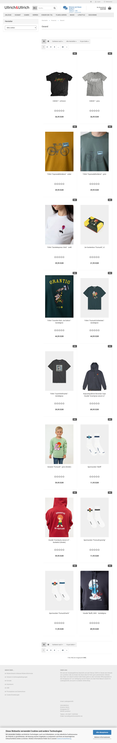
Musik (72, 15)
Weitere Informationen (102, 737)
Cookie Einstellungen (13, 695)
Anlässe (8, 15)
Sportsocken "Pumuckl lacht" (59, 613)
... (58, 47)
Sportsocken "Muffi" (94, 467)
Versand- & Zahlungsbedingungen (17, 677)
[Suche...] (54, 8)
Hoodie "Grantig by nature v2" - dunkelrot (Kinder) (59, 541)
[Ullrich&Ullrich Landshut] (17, 7)
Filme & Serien (61, 15)
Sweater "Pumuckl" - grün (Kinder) (59, 467)
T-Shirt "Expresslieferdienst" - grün (94, 174)
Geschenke (92, 15)
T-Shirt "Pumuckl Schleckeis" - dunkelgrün (94, 322)
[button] (91, 1)
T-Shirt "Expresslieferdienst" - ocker (59, 174)
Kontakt (9, 680)
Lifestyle (81, 15)
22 (63, 47)
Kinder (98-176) (46, 15)
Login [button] (98, 2)
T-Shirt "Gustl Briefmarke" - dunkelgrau (59, 395)
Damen (26, 15)
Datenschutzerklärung (64, 738)
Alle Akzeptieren (102, 732)
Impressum (10, 684)
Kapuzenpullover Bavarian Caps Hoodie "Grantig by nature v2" (94, 395)
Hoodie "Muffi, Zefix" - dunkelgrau (94, 613)
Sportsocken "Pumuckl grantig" (94, 540)
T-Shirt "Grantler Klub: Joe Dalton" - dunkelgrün (59, 322)
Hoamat (18, 15)
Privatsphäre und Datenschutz (16, 691)
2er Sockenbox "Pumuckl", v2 (94, 247)
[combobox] (57, 41)
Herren (35, 15)
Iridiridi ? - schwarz (59, 101)
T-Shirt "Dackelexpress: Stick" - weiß (59, 247)
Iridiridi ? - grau (94, 101)
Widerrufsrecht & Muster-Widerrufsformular (20, 673)
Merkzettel (108, 2)
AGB (8, 688)
